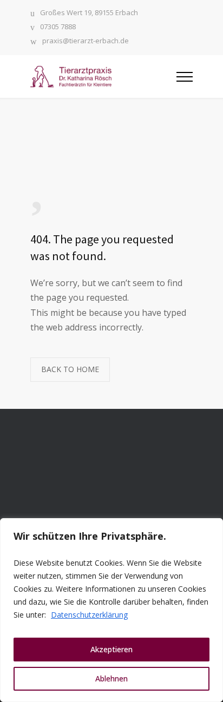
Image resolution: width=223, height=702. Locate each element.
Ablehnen (111, 678)
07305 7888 (58, 27)
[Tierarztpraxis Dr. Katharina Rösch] (103, 76)
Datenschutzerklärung (89, 615)
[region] (111, 610)
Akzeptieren (111, 649)
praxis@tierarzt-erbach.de (85, 41)
